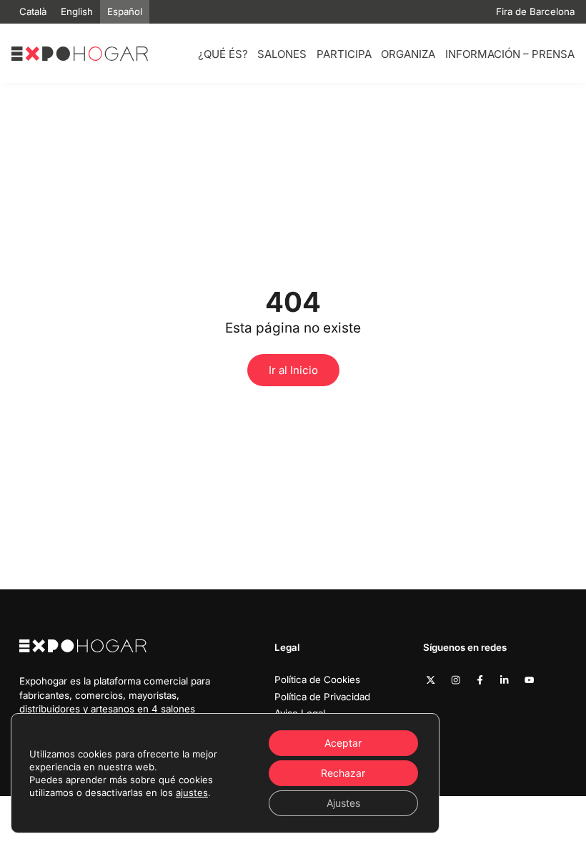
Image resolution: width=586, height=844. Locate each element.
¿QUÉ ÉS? (223, 54)
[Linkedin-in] (504, 679)
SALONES (282, 54)
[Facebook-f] (479, 679)
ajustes (192, 792)
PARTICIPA (344, 54)
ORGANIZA (408, 54)
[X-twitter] (430, 679)
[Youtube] (529, 679)
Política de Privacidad (322, 696)
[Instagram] (455, 679)
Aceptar (343, 743)
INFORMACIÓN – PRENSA (510, 54)
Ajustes (343, 803)
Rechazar (343, 773)
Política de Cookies (317, 679)
